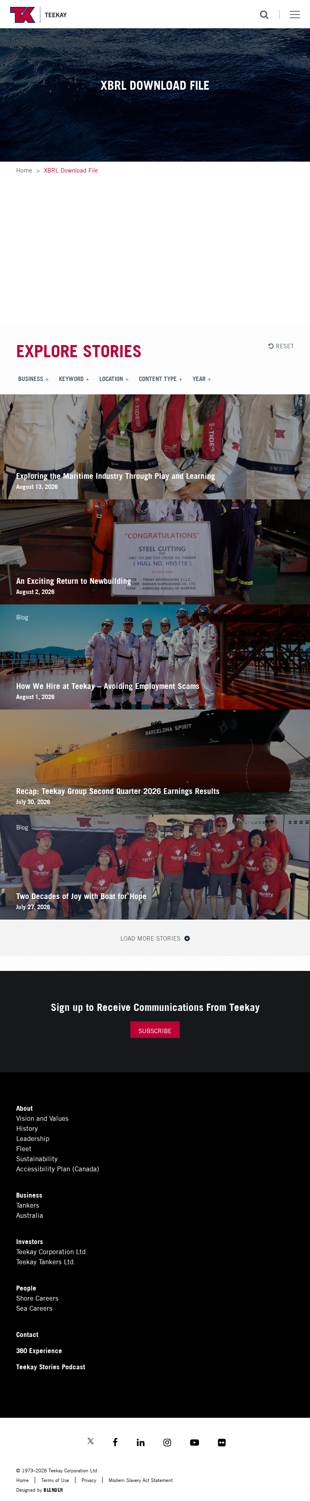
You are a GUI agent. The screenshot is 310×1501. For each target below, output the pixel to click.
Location (111, 378)
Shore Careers (37, 1297)
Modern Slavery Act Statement (141, 1479)
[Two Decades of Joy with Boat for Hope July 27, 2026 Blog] (155, 916)
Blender (53, 1489)
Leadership (32, 1138)
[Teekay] (38, 15)
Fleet (23, 1148)
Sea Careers (34, 1307)
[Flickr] (222, 1443)
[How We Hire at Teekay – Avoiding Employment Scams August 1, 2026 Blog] (155, 706)
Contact (27, 1334)
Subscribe (155, 1030)
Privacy (89, 1479)
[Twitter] (91, 1441)
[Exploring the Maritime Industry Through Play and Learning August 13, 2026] (155, 496)
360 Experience (39, 1350)
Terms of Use (55, 1479)
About (24, 1107)
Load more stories (151, 937)
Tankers (27, 1204)
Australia (29, 1215)
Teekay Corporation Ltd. (52, 1251)
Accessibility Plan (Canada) (57, 1168)
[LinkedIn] (141, 1443)
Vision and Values (42, 1118)
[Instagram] (167, 1443)
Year (199, 378)
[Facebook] (115, 1443)
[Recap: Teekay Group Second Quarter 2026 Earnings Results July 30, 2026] (155, 811)
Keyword (71, 378)
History (27, 1128)
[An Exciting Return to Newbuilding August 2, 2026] (155, 601)
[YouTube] (194, 1443)
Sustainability (37, 1158)
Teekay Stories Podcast (50, 1366)
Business (30, 378)
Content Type (158, 378)
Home (24, 169)
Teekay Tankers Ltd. (45, 1261)
